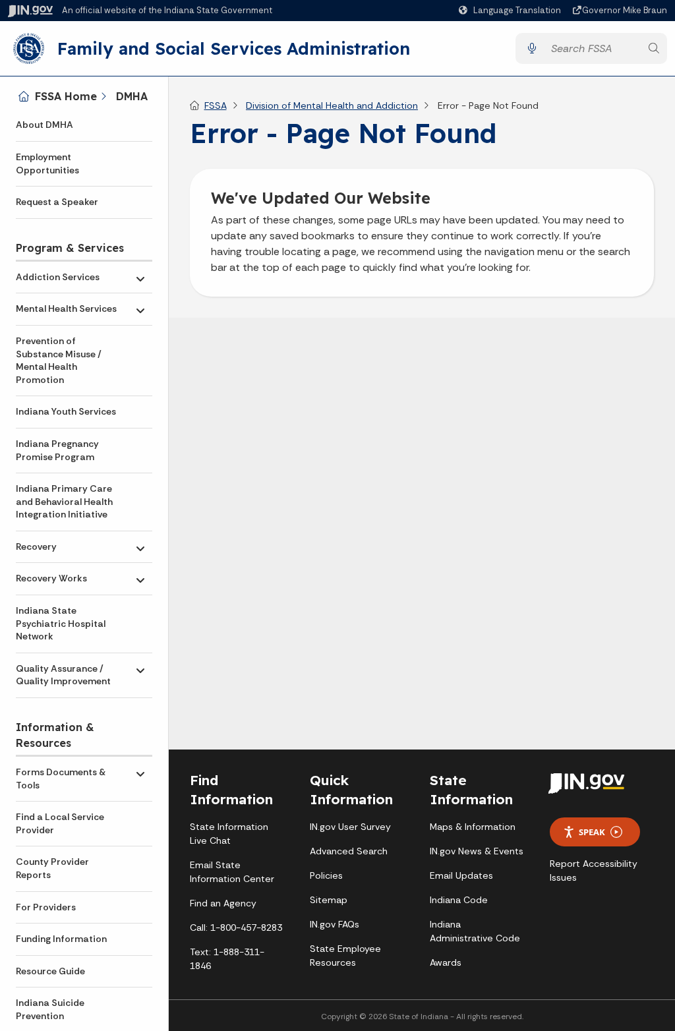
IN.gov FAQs (334, 924)
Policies (326, 875)
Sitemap (328, 900)
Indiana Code (459, 900)
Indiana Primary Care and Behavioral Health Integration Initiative (64, 501)
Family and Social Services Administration (233, 48)
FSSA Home (66, 96)
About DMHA (44, 125)
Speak (592, 832)
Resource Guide (50, 971)
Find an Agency (223, 903)
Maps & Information (472, 827)
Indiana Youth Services (66, 411)
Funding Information (61, 939)
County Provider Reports (52, 868)
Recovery (36, 546)
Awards (445, 962)
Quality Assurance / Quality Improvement (63, 675)
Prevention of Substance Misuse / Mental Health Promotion (59, 360)
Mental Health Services (66, 308)
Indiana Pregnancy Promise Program (57, 450)
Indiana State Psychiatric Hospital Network (60, 623)
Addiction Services (58, 277)
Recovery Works (51, 578)
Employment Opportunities (47, 163)
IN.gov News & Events (476, 851)
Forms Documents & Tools (60, 778)
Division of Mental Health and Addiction (332, 105)
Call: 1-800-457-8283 (236, 927)
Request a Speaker (57, 202)
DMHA (132, 96)
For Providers (46, 907)
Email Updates (461, 875)
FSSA (215, 105)
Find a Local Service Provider (60, 823)
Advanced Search (349, 851)
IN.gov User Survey (350, 827)
